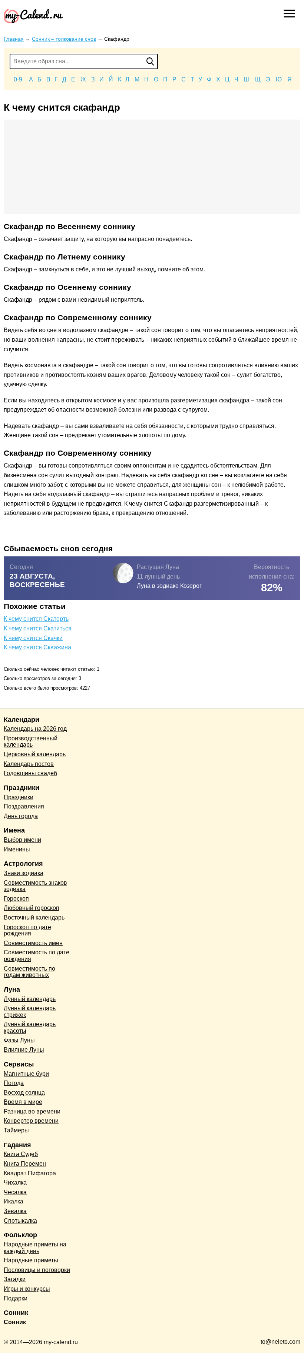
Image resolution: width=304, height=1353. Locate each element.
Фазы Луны (19, 1040)
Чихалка (15, 1182)
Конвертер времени (31, 1121)
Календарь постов (29, 764)
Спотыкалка (20, 1221)
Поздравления (24, 806)
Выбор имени (22, 840)
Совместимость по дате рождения (36, 955)
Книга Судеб (21, 1154)
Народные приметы (31, 1260)
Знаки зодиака (23, 873)
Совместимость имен (33, 943)
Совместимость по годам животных (29, 971)
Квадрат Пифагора (30, 1173)
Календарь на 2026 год (35, 729)
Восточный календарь (34, 917)
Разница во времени (32, 1111)
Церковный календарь (35, 754)
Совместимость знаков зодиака (35, 886)
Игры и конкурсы (27, 1289)
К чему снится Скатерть (36, 619)
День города (21, 816)
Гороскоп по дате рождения (27, 930)
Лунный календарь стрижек (30, 1011)
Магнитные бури (26, 1074)
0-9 (18, 79)
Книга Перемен (25, 1164)
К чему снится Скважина (37, 647)
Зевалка (15, 1211)
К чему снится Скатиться (38, 628)
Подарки (15, 1298)
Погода (14, 1083)
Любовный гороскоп (31, 908)
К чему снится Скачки (33, 638)
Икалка (13, 1201)
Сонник (15, 1322)
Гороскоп (16, 898)
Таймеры (16, 1130)
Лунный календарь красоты (30, 1027)
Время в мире (23, 1102)
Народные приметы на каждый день (35, 1247)
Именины (17, 849)
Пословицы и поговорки (37, 1270)
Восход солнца (24, 1092)
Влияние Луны (24, 1049)
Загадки (15, 1279)
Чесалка (15, 1192)
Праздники (18, 797)
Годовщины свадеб (30, 773)
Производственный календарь (30, 741)
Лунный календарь (30, 999)
